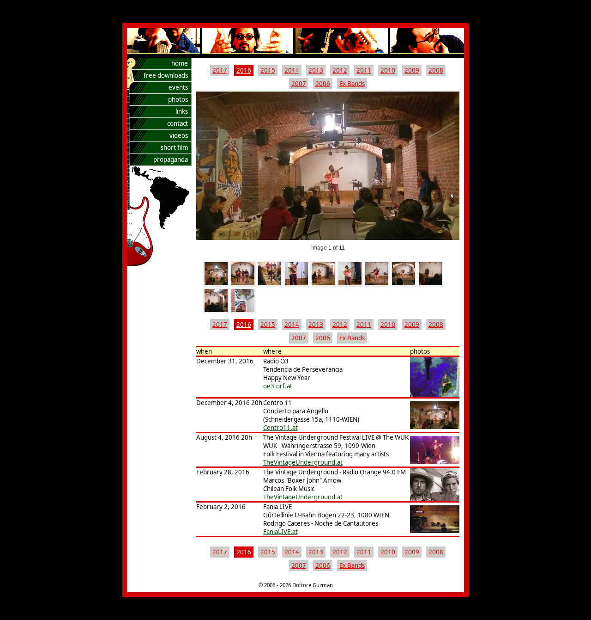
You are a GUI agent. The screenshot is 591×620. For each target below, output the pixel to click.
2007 (298, 84)
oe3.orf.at (277, 386)
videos (178, 135)
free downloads (166, 75)
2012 (339, 70)
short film (174, 147)
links (181, 111)
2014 (291, 70)
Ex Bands (352, 84)
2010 (387, 70)
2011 (363, 70)
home (179, 63)
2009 (411, 70)
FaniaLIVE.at (280, 532)
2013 (315, 70)
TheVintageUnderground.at (303, 462)
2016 (243, 70)
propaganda (170, 159)
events (178, 87)
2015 (267, 70)
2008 (435, 70)
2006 (322, 84)
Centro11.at (280, 428)
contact (177, 123)
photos (178, 99)
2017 (219, 70)
